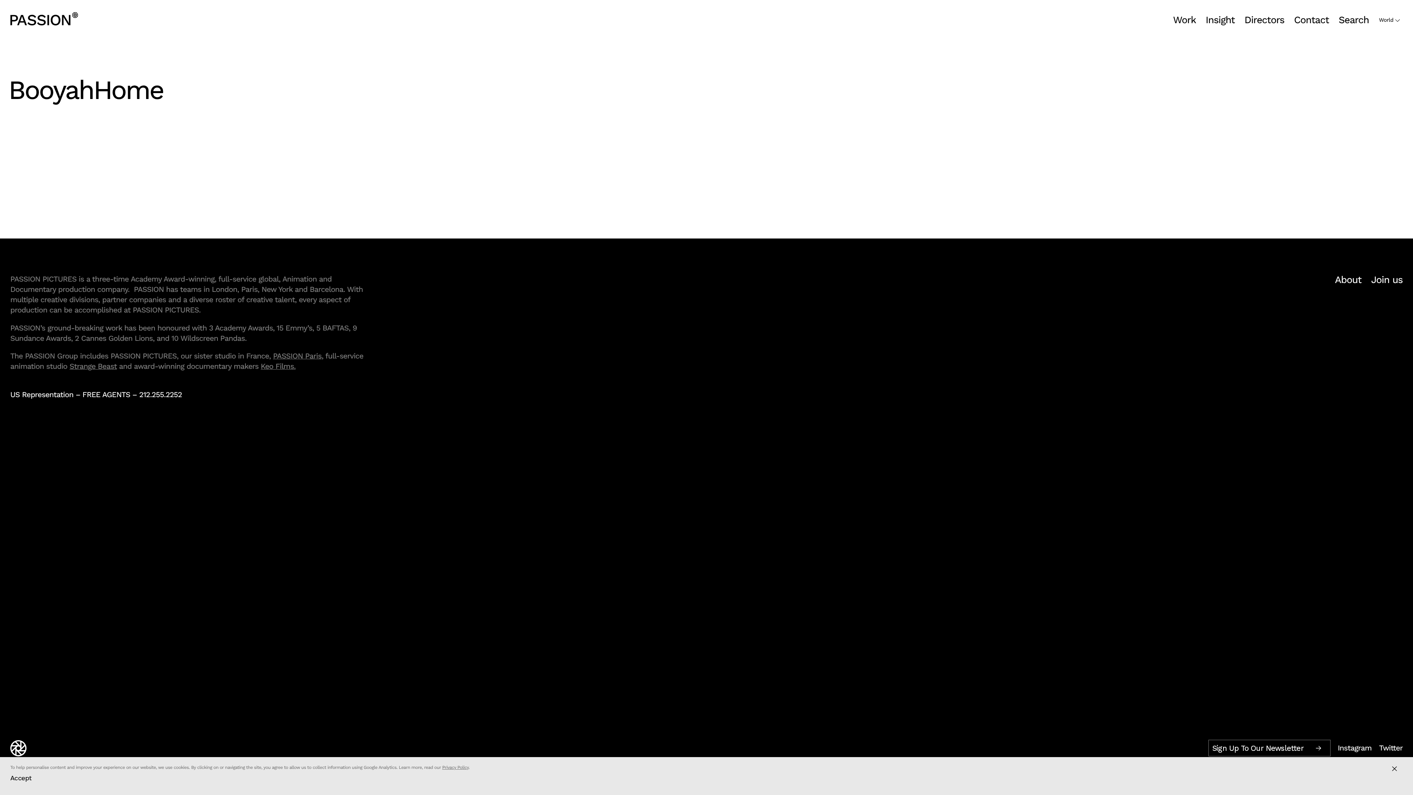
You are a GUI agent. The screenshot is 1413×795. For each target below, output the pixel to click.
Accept (21, 778)
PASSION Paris (297, 355)
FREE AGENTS (106, 394)
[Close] (1394, 768)
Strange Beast (93, 366)
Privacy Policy (455, 767)
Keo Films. (278, 366)
